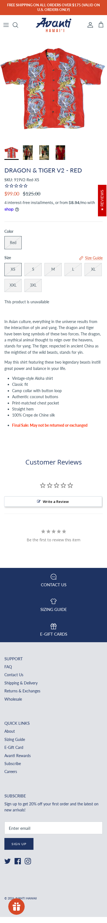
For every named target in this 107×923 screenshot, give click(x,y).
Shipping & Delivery (21, 683)
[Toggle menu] (6, 25)
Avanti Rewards (17, 755)
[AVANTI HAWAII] (53, 25)
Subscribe (12, 763)
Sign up (19, 844)
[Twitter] (7, 861)
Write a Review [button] (56, 501)
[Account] (89, 25)
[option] (53, 88)
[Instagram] (28, 861)
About (9, 731)
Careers (10, 771)
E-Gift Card (13, 747)
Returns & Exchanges (22, 691)
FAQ (8, 666)
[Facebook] (18, 861)
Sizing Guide (14, 739)
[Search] (18, 25)
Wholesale (13, 699)
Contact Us (13, 674)
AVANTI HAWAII (26, 898)
